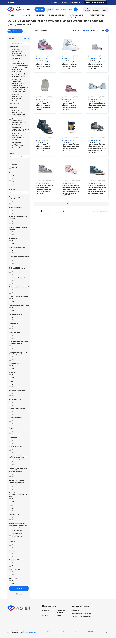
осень (13, 178)
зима (13, 184)
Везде (49, 9)
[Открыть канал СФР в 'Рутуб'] (48, 631)
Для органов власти (74, 2)
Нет (13, 204)
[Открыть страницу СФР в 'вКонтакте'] (91, 632)
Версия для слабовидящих (97, 2)
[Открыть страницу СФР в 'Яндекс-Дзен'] (107, 632)
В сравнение (51, 55)
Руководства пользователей (32, 15)
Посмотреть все (14, 103)
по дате (93, 30)
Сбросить (19, 594)
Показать (19, 588)
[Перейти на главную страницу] (18, 9)
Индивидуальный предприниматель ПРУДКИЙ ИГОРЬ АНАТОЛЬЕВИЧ (20, 129)
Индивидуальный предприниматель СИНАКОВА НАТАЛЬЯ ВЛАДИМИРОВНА (18, 145)
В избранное (25, 31)
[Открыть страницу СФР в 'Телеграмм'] (75, 631)
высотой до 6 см (17, 530)
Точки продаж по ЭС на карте (81, 613)
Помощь (55, 2)
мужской (14, 164)
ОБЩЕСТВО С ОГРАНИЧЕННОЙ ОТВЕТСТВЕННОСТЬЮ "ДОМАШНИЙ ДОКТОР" (18, 113)
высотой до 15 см (17, 536)
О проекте (11, 15)
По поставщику (13, 107)
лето (13, 181)
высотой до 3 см (17, 528)
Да (12, 201)
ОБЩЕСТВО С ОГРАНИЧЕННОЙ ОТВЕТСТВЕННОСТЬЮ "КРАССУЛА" (18, 136)
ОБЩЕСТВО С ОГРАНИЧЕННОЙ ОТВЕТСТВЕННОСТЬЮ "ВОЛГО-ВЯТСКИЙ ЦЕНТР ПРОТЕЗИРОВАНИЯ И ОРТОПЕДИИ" (19, 54)
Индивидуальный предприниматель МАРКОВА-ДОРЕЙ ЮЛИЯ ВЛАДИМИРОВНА (19, 82)
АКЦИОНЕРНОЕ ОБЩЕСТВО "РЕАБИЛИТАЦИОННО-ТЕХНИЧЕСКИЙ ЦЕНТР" (20, 89)
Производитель (13, 46)
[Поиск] (10, 43)
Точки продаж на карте (99, 15)
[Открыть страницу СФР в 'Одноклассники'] (62, 631)
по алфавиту (85, 30)
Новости (45, 615)
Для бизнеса (64, 2)
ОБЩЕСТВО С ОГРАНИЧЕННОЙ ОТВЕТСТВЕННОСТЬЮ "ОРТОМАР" (18, 97)
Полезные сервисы (56, 15)
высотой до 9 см (17, 533)
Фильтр (11, 38)
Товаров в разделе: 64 (40, 30)
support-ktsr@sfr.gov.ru (31, 632)
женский (14, 167)
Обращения (75, 610)
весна (13, 175)
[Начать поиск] (76, 9)
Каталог (59, 615)
